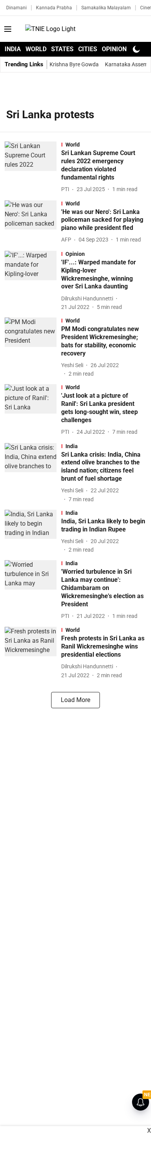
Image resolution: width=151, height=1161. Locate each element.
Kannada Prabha (54, 7)
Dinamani (16, 7)
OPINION (114, 49)
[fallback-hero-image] (33, 167)
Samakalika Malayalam (106, 7)
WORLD (36, 49)
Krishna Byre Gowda (74, 64)
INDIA (13, 49)
